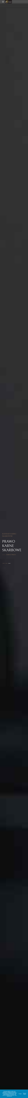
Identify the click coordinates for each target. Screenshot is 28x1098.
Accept (20, 1093)
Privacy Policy (24, 1094)
